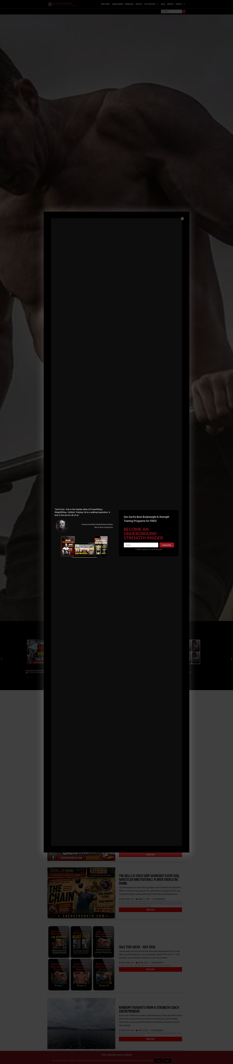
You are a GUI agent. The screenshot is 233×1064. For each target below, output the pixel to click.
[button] (182, 219)
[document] (116, 532)
